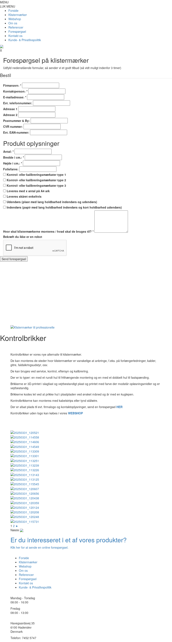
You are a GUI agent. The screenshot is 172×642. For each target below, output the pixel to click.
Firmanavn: (12, 85)
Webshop (14, 19)
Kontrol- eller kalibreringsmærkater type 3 (36, 185)
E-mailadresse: (14, 97)
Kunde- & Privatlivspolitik (24, 40)
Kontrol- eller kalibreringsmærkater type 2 (36, 180)
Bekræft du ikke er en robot (22, 237)
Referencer (15, 27)
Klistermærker (17, 15)
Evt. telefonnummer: (17, 103)
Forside (13, 10)
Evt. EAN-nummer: (16, 132)
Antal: (8, 151)
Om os (12, 23)
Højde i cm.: (12, 163)
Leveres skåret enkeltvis (24, 196)
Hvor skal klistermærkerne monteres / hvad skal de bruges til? (48, 231)
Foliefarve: (10, 169)
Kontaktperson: (15, 91)
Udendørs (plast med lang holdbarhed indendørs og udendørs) (51, 202)
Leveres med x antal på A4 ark (28, 191)
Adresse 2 (10, 115)
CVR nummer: (13, 126)
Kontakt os (15, 36)
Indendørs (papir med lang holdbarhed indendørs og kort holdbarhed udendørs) (64, 207)
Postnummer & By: (16, 121)
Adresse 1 (10, 109)
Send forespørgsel (14, 259)
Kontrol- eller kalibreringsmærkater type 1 (36, 174)
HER (119, 407)
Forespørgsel (17, 31)
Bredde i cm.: (13, 157)
